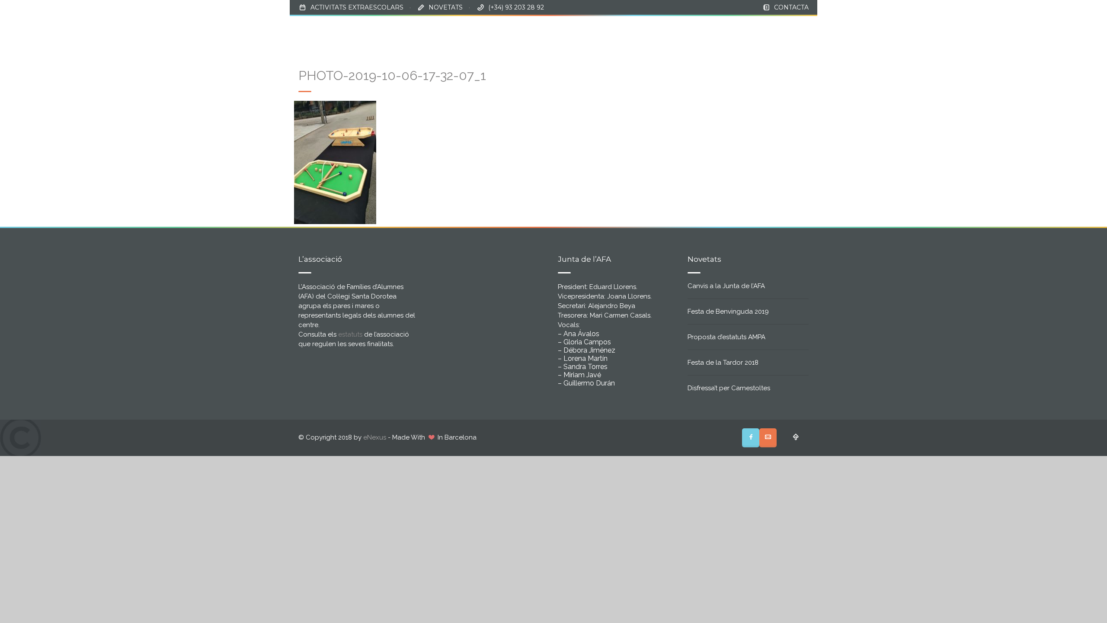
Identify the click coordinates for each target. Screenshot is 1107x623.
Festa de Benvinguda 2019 (728, 311)
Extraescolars (731, 31)
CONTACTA (791, 7)
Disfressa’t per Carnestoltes (729, 388)
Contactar (788, 31)
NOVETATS (446, 7)
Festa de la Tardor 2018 (723, 362)
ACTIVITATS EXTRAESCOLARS (356, 7)
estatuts (350, 334)
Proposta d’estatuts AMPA (726, 337)
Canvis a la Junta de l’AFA (726, 286)
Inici (606, 31)
